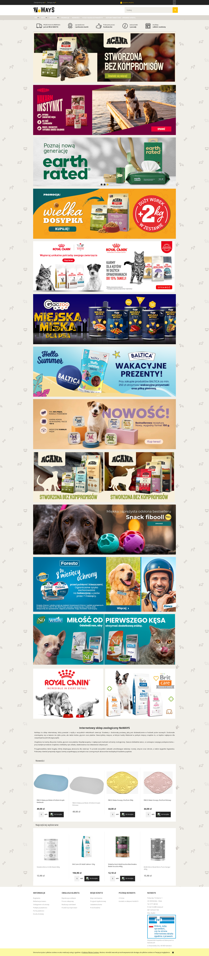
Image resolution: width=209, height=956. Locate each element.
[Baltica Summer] (104, 371)
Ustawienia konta (96, 905)
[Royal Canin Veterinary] (68, 266)
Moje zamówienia (96, 898)
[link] (104, 161)
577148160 (154, 904)
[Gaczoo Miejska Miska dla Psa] (104, 319)
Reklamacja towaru (39, 901)
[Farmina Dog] (68, 639)
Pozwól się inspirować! (69, 908)
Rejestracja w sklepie (69, 898)
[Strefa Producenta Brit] (140, 693)
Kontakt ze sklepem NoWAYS (128, 901)
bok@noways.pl (157, 907)
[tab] (101, 184)
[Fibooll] (104, 529)
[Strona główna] (43, 9)
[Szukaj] (175, 10)
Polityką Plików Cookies (90, 952)
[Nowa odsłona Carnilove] (104, 110)
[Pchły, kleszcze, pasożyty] (104, 584)
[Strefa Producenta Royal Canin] (68, 693)
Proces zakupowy (68, 901)
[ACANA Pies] (139, 477)
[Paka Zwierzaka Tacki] (104, 424)
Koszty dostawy (38, 914)
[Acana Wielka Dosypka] (104, 213)
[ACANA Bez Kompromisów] (104, 57)
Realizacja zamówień (69, 905)
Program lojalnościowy (98, 901)
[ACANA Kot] (68, 477)
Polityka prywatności (40, 908)
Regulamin (36, 898)
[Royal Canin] (139, 266)
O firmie (121, 898)
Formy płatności (38, 911)
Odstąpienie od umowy (41, 905)
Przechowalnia (95, 908)
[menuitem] (36, 17)
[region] (104, 161)
